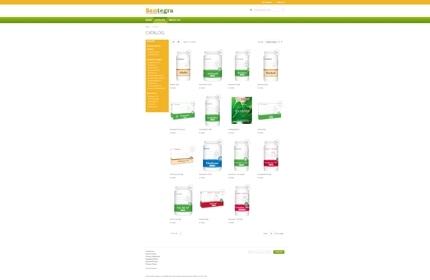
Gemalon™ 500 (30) (235, 219)
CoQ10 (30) (261, 129)
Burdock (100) (262, 84)
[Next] (181, 233)
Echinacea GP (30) (176, 174)
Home (147, 27)
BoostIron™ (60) (234, 84)
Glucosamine (154, 70)
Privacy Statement (153, 256)
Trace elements (155, 86)
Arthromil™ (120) (205, 84)
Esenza (152, 104)
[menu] (215, 20)
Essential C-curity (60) (236, 174)
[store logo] (160, 11)
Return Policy (151, 254)
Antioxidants (154, 62)
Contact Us (150, 251)
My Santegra (267, 2)
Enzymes (152, 65)
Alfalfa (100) (174, 84)
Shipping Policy (152, 259)
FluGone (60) (203, 219)
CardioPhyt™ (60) (205, 129)
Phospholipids (154, 80)
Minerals (152, 73)
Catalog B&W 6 (233, 129)
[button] (152, 268)
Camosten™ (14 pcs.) (177, 129)
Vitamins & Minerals (157, 88)
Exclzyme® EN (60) (264, 174)
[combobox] (268, 10)
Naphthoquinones (156, 75)
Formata (153, 107)
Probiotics (153, 83)
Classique (153, 96)
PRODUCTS (154, 52)
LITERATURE (153, 55)
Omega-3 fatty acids (157, 78)
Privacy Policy (151, 264)
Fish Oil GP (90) (175, 219)
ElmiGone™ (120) (205, 174)
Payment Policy (152, 261)
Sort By (260, 42)
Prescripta (153, 101)
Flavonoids (153, 68)
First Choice (153, 99)
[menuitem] (148, 20)
